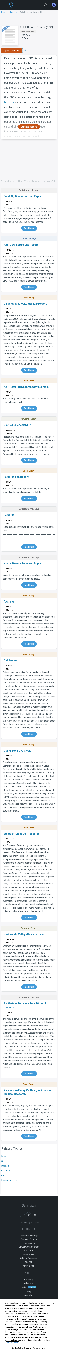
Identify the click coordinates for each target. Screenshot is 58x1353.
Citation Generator (28, 1258)
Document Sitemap (29, 1235)
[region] (29, 1326)
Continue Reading (29, 126)
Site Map (28, 1295)
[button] (3, 3)
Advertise (28, 1283)
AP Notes (28, 1250)
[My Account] (55, 5)
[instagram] (35, 1216)
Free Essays (29, 1243)
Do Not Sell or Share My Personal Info (28, 1348)
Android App (29, 1265)
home (4, 12)
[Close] (54, 1303)
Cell (3, 1175)
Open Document (11, 50)
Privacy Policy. (12, 1343)
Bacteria (5, 1166)
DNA (3, 1156)
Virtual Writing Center (29, 1247)
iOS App (29, 1262)
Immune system (9, 1180)
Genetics (5, 1170)
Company (28, 1279)
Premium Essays (29, 1239)
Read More (29, 228)
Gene (3, 1161)
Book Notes (28, 1254)
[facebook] (23, 1216)
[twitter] (29, 1216)
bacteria (9, 102)
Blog (29, 1291)
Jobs (24, 1287)
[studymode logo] (20, 5)
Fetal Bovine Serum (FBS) (36, 27)
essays (13, 12)
